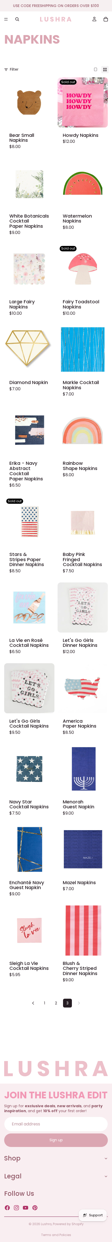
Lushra (46, 1224)
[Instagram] (16, 1208)
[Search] (17, 19)
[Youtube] (25, 1208)
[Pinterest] (35, 1208)
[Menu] (6, 19)
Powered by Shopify (68, 1224)
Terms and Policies (56, 1235)
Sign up (56, 1140)
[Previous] (33, 1003)
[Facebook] (7, 1208)
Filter (14, 69)
